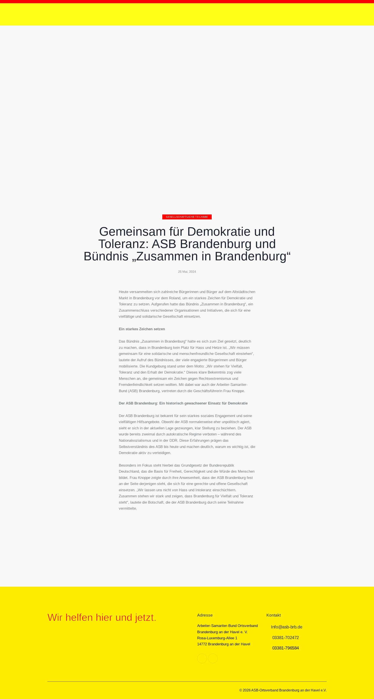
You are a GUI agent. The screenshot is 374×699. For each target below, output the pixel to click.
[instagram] (213, 658)
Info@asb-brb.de (286, 627)
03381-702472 (285, 637)
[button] (123, 538)
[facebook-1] (202, 658)
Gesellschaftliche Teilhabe (187, 217)
